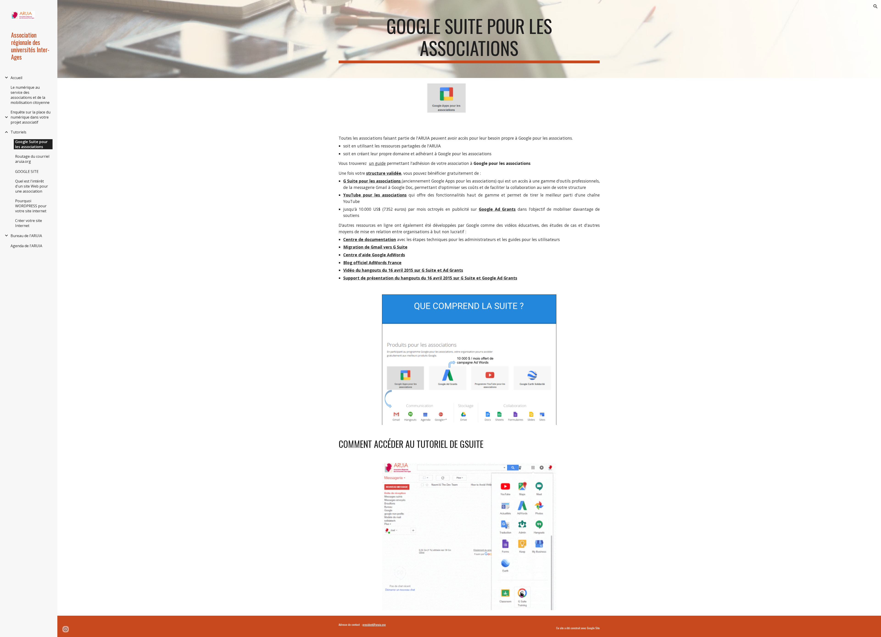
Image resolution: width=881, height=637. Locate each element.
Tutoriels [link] (18, 132)
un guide (377, 163)
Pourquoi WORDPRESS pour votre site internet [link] (31, 205)
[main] (469, 39)
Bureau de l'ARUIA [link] (26, 235)
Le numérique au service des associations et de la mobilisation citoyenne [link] (30, 95)
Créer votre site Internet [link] (28, 223)
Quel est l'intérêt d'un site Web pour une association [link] (31, 186)
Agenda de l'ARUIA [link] (26, 245)
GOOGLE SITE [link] (27, 171)
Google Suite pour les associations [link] (31, 144)
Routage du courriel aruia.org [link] (32, 159)
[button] (875, 6)
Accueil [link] (16, 77)
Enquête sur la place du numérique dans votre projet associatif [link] (30, 117)
